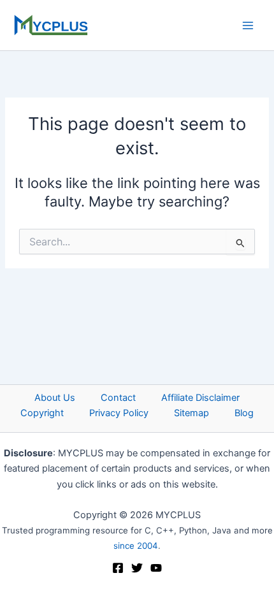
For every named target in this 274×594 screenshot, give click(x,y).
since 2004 (135, 545)
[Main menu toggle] (247, 25)
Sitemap (191, 413)
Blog (244, 413)
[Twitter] (137, 568)
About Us (54, 397)
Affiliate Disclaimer (200, 397)
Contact (118, 397)
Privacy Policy (118, 413)
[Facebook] (118, 568)
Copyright (42, 413)
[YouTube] (156, 568)
